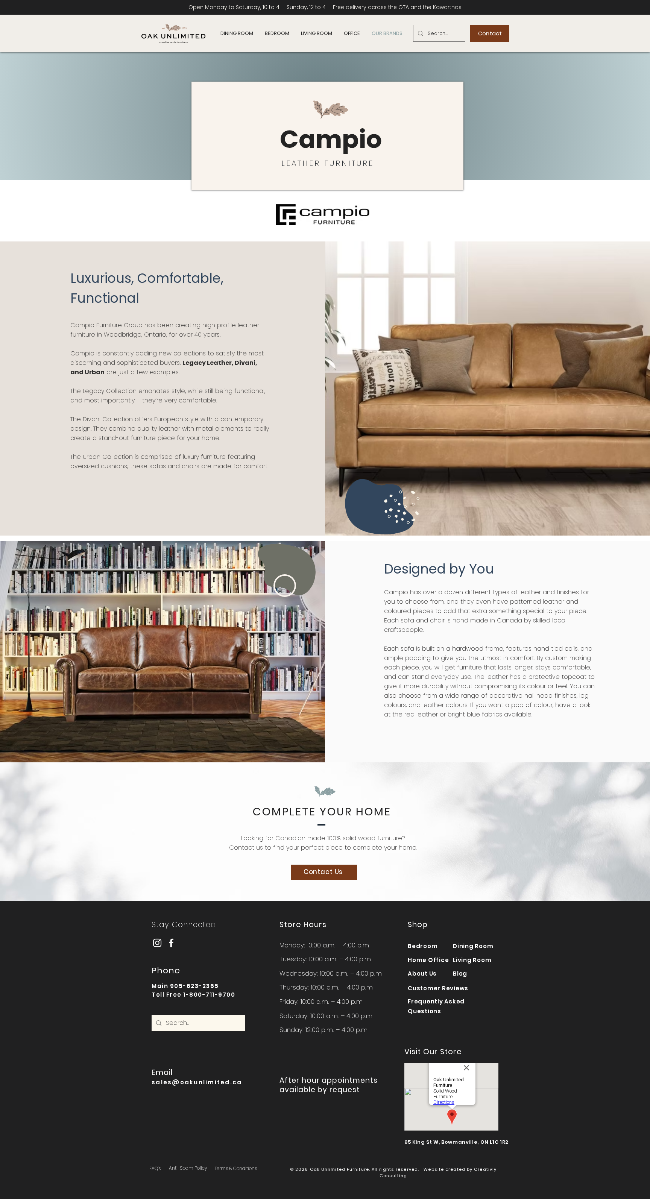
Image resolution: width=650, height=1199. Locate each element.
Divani (245, 362)
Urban (95, 372)
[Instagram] (157, 943)
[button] (236, 33)
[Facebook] (171, 943)
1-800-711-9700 (209, 995)
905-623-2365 (194, 986)
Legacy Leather (207, 362)
